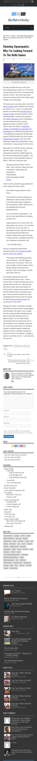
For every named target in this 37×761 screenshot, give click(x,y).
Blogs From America (9, 538)
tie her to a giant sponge (18, 299)
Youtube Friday (13, 568)
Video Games (9, 519)
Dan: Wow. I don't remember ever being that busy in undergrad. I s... (21, 729)
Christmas (20, 541)
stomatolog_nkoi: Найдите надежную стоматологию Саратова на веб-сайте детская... (21, 721)
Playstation (23, 546)
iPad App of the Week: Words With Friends (18, 354)
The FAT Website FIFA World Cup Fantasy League (21, 641)
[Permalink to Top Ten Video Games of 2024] (7, 701)
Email (6, 417)
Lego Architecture (15, 473)
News (6, 512)
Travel (9, 480)
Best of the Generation (15, 521)
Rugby (19, 549)
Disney (27, 541)
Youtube (6, 568)
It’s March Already (19, 617)
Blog (13, 36)
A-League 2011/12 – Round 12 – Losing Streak (17, 654)
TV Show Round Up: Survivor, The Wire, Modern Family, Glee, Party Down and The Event (19, 361)
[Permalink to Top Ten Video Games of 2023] (7, 708)
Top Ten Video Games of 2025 (15, 455)
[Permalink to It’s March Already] (7, 621)
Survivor (13, 552)
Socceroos (25, 549)
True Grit (15, 631)
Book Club (8, 488)
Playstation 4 (7, 549)
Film (6, 493)
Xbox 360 (22, 565)
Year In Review (12, 483)
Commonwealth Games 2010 (21, 345)
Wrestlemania (27, 562)
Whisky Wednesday (9, 560)
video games (24, 554)
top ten (18, 552)
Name (6, 410)
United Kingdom (12, 504)
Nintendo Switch (14, 546)
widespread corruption (11, 139)
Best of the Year (12, 495)
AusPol (22, 535)
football (5, 543)
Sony (31, 549)
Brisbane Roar (7, 541)
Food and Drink (10, 500)
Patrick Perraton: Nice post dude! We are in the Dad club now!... (21, 752)
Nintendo (6, 546)
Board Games (9, 486)
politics (14, 549)
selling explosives (12, 119)
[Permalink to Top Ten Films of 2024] (7, 693)
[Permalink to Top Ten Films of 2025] (7, 685)
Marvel (23, 543)
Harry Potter (12, 543)
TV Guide (7, 517)
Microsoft (29, 543)
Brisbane (25, 538)
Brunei (14, 541)
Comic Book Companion (13, 490)
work (17, 560)
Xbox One (28, 565)
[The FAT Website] (18, 14)
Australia (10, 502)
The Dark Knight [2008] (21, 604)
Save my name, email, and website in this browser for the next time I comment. (18, 432)
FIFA (32, 541)
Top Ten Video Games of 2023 (21, 705)
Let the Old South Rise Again (17, 611)
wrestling (6, 565)
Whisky (7, 526)
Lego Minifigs (14, 475)
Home (7, 36)
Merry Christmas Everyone (16, 598)
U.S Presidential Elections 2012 (11, 554)
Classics (10, 497)
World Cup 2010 (8, 562)
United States (11, 507)
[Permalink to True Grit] (7, 636)
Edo (11, 58)
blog (23, 184)
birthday (28, 535)
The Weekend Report (13, 660)
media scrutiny (8, 106)
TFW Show (8, 514)
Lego (8, 471)
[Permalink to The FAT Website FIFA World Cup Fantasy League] (7, 644)
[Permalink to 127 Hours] (7, 595)
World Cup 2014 (18, 562)
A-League (16, 535)
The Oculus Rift (11, 648)
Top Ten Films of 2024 (12, 460)
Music (6, 509)
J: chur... (14, 742)
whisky (22, 557)
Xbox (16, 565)
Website (7, 423)
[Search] (32, 1)
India (5, 348)
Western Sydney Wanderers (11, 557)
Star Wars (6, 552)
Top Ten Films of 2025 (12, 457)
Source (8, 180)
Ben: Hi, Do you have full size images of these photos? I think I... (22, 736)
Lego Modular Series (16, 477)
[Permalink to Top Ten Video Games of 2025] (7, 678)
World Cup (22, 560)
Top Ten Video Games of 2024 (21, 697)
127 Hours (16, 591)
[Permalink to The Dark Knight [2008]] (7, 608)
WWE (11, 565)
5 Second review (8, 535)
